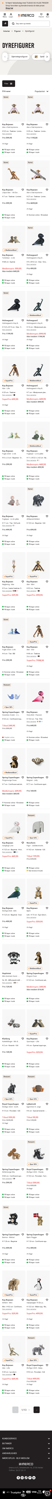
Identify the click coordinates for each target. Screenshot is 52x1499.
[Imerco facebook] (18, 1478)
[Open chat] (5, 23)
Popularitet (40, 91)
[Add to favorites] (23, 124)
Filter (6, 84)
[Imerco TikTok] (26, 1478)
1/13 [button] (23, 1409)
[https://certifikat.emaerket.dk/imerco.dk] (23, 1495)
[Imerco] (26, 15)
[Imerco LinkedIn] (33, 1478)
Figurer (17, 31)
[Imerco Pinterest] (30, 1478)
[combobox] (26, 1410)
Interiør (6, 31)
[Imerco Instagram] (22, 1478)
